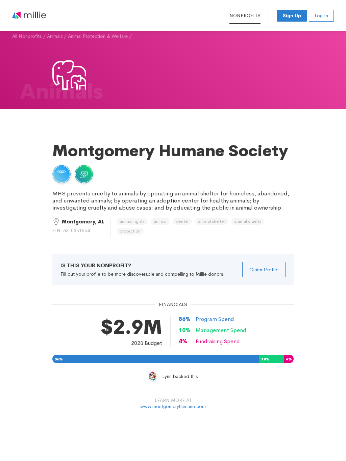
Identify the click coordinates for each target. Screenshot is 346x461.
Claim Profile (263, 269)
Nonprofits (245, 15)
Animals (55, 36)
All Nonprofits (27, 36)
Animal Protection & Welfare (98, 36)
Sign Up (292, 15)
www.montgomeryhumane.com (173, 406)
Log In (321, 15)
